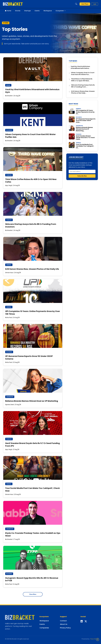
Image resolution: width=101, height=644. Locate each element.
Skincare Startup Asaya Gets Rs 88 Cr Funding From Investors (30, 225)
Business (9, 130)
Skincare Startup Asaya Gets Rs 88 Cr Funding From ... (83, 86)
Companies (44, 628)
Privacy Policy (65, 628)
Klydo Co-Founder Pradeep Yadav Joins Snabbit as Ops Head (32, 534)
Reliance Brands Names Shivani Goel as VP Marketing (31, 401)
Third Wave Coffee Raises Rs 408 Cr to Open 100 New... (81, 80)
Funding (9, 175)
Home (9, 11)
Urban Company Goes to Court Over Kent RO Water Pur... (82, 73)
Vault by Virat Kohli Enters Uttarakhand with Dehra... (80, 67)
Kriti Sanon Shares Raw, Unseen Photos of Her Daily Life (32, 269)
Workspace (47, 11)
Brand (8, 85)
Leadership (9, 397)
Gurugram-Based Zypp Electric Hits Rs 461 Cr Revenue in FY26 (31, 579)
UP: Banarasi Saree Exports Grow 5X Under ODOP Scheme (29, 357)
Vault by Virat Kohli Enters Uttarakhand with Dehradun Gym (32, 91)
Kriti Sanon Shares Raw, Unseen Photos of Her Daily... (83, 92)
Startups (27, 11)
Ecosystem (60, 11)
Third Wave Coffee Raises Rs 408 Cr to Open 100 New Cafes (31, 180)
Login (94, 4)
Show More (32, 594)
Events (37, 11)
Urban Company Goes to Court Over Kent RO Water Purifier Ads (30, 135)
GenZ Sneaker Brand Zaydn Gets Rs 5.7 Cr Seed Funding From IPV (32, 444)
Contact (63, 621)
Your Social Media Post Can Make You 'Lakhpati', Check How (32, 489)
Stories (17, 11)
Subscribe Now (82, 176)
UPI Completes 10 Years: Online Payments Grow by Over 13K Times (32, 312)
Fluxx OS (93, 639)
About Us (63, 624)
